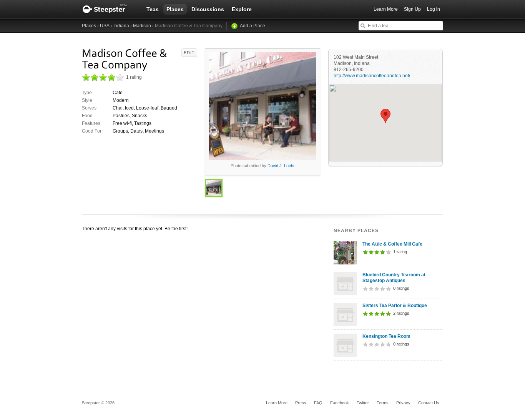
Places (175, 9)
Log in (433, 9)
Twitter (363, 402)
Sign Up (412, 9)
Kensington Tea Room (386, 336)
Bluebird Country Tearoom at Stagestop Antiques (393, 277)
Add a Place (252, 25)
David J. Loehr (281, 165)
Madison (142, 25)
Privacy (403, 402)
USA (105, 25)
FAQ (318, 402)
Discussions (207, 9)
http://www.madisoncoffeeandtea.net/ (372, 75)
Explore (242, 9)
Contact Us (428, 402)
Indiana (121, 25)
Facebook (339, 402)
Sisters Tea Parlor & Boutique (394, 305)
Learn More (386, 9)
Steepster (109, 9)
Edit (189, 52)
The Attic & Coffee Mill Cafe (392, 244)
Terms (383, 402)
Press (300, 402)
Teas (152, 9)
